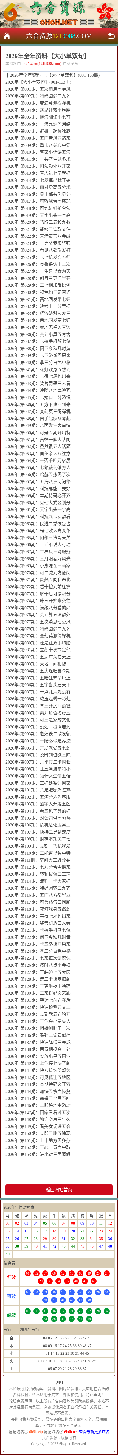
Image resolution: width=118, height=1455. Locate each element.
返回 (111, 36)
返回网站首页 (59, 1189)
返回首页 (7, 36)
